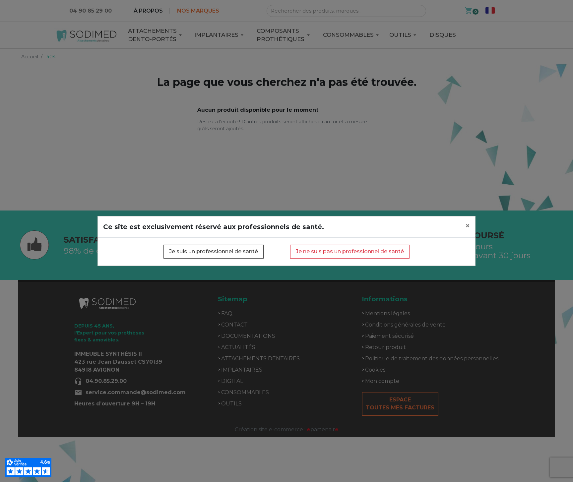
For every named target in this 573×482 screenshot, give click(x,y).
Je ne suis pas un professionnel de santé (350, 251)
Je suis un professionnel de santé (213, 251)
